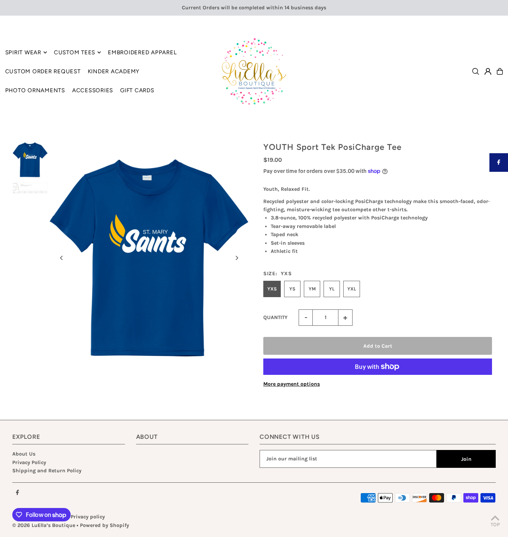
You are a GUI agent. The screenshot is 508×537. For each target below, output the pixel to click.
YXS (272, 289)
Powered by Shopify (104, 525)
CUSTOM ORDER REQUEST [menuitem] (43, 71)
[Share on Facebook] (498, 162)
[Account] (488, 71)
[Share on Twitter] (498, 181)
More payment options (291, 384)
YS (292, 289)
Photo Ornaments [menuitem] (35, 90)
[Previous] (61, 258)
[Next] (236, 258)
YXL (351, 289)
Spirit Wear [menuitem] (23, 52)
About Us (23, 454)
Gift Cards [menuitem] (137, 90)
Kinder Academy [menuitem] (114, 71)
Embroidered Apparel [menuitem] (142, 52)
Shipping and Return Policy (46, 470)
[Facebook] (17, 493)
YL (331, 289)
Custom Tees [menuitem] (74, 52)
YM (312, 289)
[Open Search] (475, 71)
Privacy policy (88, 517)
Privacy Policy (29, 462)
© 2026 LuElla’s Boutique (43, 525)
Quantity (275, 317)
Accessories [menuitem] (92, 90)
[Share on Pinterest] (498, 199)
